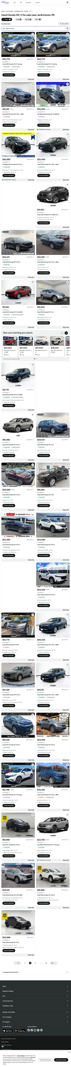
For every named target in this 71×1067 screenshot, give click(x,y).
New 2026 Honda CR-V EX (41, 351)
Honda (26, 11)
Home (3, 11)
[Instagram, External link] (38, 1030)
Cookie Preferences (6, 1049)
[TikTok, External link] (28, 1030)
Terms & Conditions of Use (8, 1038)
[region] (35, 1058)
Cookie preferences (45, 1060)
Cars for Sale (9, 11)
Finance (38, 2)
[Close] (69, 1052)
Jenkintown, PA (19, 11)
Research (28, 2)
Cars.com (32, 1057)
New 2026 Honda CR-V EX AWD (10, 351)
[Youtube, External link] (35, 1030)
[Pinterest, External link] (41, 1030)
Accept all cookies (61, 1060)
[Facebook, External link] (32, 1030)
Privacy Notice (5, 1042)
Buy (15, 2)
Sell (21, 2)
